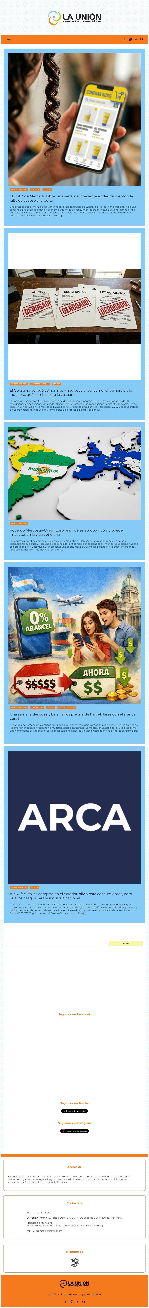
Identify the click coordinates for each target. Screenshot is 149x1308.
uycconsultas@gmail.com (47, 1230)
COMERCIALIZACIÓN (18, 190)
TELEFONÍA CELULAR (67, 707)
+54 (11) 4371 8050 (41, 1212)
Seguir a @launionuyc (76, 1131)
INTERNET (35, 190)
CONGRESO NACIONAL (39, 384)
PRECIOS (47, 190)
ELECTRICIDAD (36, 707)
